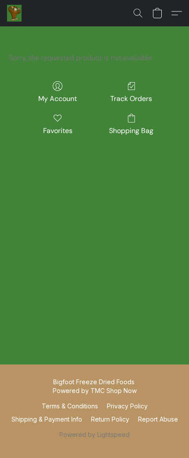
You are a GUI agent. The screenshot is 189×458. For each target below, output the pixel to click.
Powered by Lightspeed (94, 434)
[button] (14, 13)
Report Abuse (158, 419)
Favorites (58, 130)
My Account (57, 98)
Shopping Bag (131, 130)
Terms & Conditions (70, 406)
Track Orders (131, 98)
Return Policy (110, 419)
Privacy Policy (127, 406)
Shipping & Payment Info (46, 419)
